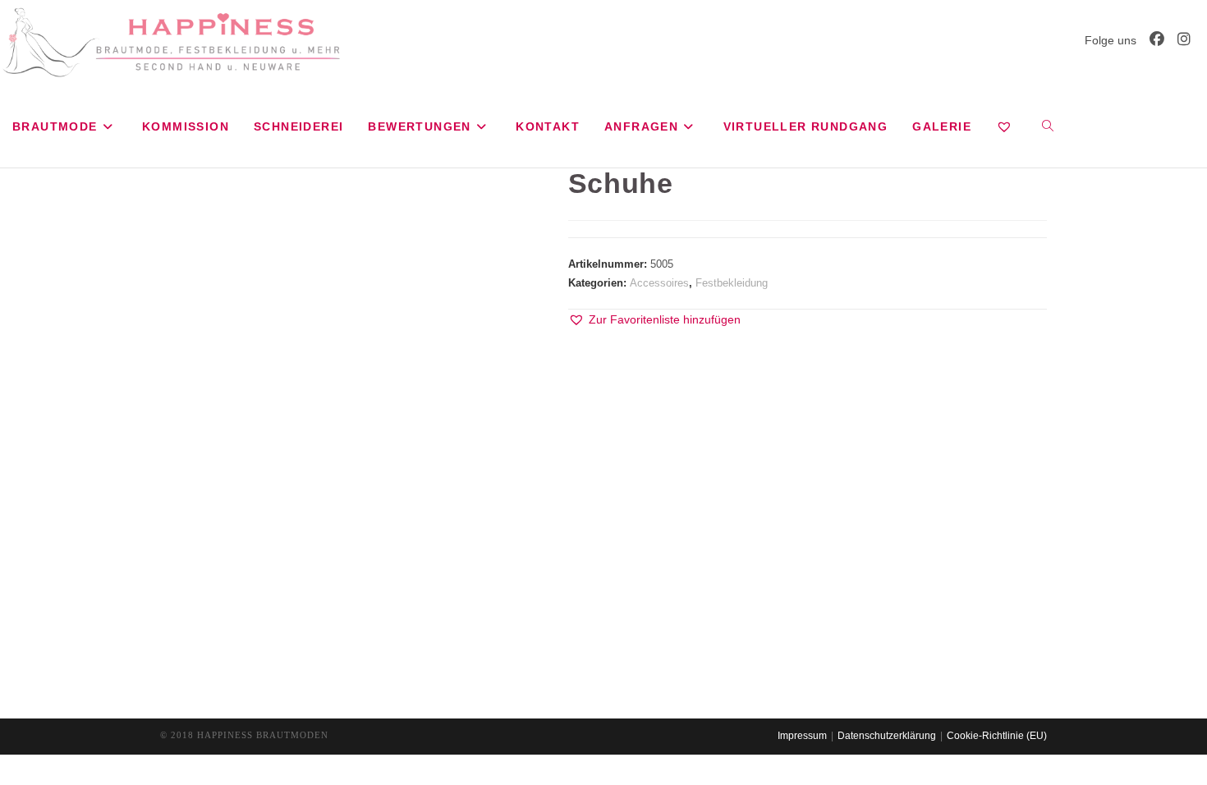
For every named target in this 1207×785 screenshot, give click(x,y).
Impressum (802, 735)
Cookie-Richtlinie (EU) (997, 735)
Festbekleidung (731, 283)
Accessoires (659, 283)
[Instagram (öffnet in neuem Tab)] (1184, 39)
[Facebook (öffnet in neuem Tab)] (1157, 39)
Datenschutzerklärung (887, 735)
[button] (654, 320)
